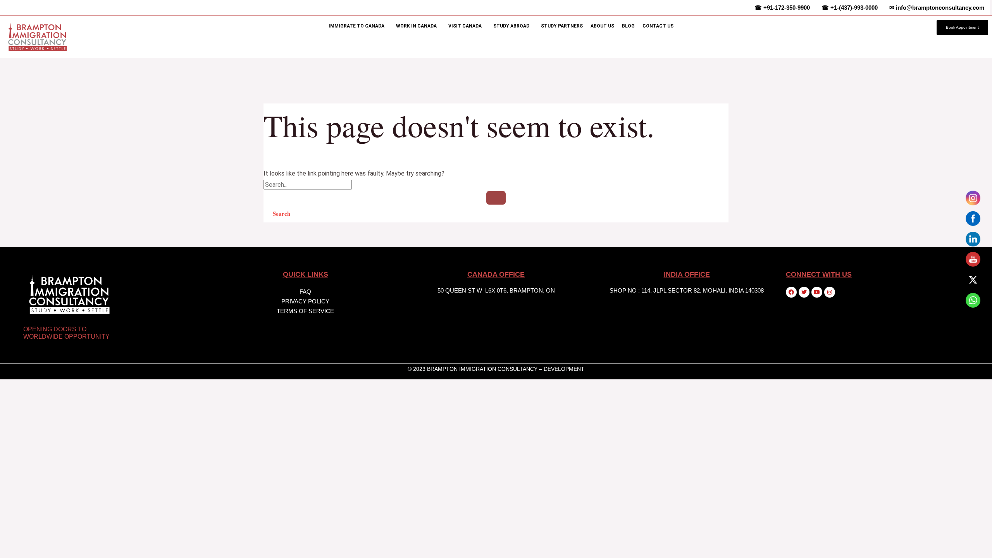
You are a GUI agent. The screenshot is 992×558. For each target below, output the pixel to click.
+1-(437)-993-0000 (850, 7)
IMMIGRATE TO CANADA (356, 26)
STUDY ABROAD (511, 26)
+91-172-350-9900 (782, 7)
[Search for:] (496, 193)
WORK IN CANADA (416, 26)
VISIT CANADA (465, 26)
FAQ (305, 291)
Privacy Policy (305, 301)
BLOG (628, 26)
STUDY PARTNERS (562, 26)
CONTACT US (657, 26)
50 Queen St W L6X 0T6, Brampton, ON (496, 290)
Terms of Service (305, 311)
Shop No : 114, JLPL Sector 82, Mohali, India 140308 (687, 290)
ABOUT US (602, 26)
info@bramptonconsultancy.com (936, 7)
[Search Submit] (496, 198)
